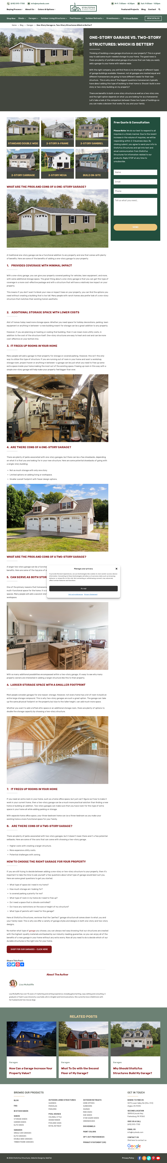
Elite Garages (20, 1136)
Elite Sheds (19, 1125)
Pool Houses (75, 18)
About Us (29, 9)
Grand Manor (54, 1120)
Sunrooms (87, 1106)
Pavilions (52, 1109)
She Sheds (87, 1115)
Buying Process (14, 9)
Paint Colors (89, 1132)
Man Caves (87, 1112)
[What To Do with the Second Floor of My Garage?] (83, 1039)
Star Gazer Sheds (91, 1118)
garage (32, 931)
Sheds (21, 18)
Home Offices (89, 1103)
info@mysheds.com (135, 1132)
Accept (83, 588)
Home (14, 25)
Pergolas (53, 1106)
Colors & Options (46, 9)
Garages (32, 18)
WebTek (49, 1158)
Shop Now (11, 18)
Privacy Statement (90, 594)
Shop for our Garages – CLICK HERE (29, 949)
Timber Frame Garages (24, 1142)
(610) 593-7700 (134, 1124)
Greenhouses (112, 18)
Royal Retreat (55, 1126)
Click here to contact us (137, 1140)
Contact (152, 9)
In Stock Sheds (21, 1111)
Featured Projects (130, 9)
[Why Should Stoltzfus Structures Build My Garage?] (135, 1039)
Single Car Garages (22, 1133)
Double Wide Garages (23, 1139)
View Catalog (153, 18)
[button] (116, 568)
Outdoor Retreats (93, 18)
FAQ (15, 1106)
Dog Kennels (89, 1126)
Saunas (86, 1109)
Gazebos (52, 1103)
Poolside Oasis (55, 1123)
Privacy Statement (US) (94, 1142)
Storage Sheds (20, 1119)
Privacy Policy (128, 1158)
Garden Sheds (20, 1122)
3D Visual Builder (130, 18)
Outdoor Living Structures (53, 18)
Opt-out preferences (75, 594)
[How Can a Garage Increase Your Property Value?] (31, 1039)
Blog (143, 9)
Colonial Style (55, 1117)
